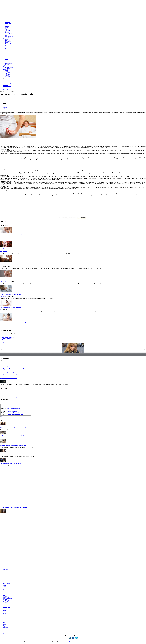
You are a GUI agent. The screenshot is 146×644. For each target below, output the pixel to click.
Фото (4, 65)
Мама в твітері (5, 9)
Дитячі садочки (6, 80)
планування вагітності (6, 209)
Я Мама (4, 571)
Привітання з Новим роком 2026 (8, 378)
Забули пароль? (6, 13)
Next (4, 468)
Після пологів (45, 641)
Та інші (4, 622)
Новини (6, 70)
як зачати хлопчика (15, 209)
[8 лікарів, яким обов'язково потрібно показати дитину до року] (73, 348)
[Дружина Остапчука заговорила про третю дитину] (3, 424)
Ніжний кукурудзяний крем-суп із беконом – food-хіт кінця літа (15, 374)
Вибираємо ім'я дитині (9, 43)
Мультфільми (7, 68)
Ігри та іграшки (8, 47)
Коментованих (5, 363)
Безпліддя (7, 37)
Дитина (4, 38)
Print (3, 108)
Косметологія (7, 22)
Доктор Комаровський (9, 67)
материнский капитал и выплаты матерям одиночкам (13, 334)
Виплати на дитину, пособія (7, 338)
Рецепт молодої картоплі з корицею (10, 373)
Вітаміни (6, 59)
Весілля (6, 27)
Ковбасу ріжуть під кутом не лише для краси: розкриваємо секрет (15, 369)
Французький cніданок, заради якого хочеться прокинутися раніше (16, 367)
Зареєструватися (6, 12)
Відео (4, 66)
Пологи (6, 35)
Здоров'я (6, 29)
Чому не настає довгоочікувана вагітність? (11, 234)
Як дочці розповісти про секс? (8, 337)
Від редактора (7, 76)
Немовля (6, 39)
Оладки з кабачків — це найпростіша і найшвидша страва (14, 366)
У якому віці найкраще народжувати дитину (11, 294)
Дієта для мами (8, 52)
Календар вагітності (9, 33)
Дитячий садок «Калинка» (12, 408)
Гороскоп (7, 75)
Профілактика (7, 62)
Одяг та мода (7, 73)
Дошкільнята (7, 40)
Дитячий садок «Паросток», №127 (13, 412)
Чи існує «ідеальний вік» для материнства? (11, 307)
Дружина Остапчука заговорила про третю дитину (13, 427)
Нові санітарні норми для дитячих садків (11, 391)
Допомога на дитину (7, 83)
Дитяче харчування (9, 50)
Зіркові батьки (8, 72)
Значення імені (8, 74)
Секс (6, 28)
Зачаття (6, 31)
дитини (20, 641)
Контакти (4, 5)
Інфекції (6, 58)
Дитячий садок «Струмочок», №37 (13, 414)
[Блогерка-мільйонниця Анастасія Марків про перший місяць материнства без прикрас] (3, 442)
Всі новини (5, 2)
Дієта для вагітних (8, 51)
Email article (5, 107)
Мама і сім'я (5, 17)
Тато (6, 20)
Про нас (4, 3)
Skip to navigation (3, 0)
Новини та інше (6, 69)
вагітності (29, 641)
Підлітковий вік (8, 41)
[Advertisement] (9, 488)
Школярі (6, 42)
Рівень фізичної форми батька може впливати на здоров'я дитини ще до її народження (21, 279)
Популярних (5, 362)
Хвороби (4, 54)
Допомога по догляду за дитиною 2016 (10, 394)
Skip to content (10, 0)
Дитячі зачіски (5, 89)
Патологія (7, 64)
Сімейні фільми (8, 23)
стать (11, 209)
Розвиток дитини (8, 46)
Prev (3, 467)
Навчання (7, 48)
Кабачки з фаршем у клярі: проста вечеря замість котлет (13, 365)
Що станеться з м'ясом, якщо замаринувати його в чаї (13, 368)
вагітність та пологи (10, 641)
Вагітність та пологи (7, 30)
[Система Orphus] (73, 218)
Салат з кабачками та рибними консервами (11, 375)
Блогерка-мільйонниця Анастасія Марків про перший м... (14, 445)
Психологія (7, 26)
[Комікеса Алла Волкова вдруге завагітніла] (3, 451)
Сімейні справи (5, 569)
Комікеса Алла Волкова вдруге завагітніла (11, 454)
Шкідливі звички (8, 63)
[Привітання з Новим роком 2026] (3, 382)
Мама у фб (5, 8)
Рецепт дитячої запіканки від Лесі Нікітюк (11, 463)
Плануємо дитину (8, 21)
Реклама (4, 4)
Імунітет (6, 61)
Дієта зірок (7, 53)
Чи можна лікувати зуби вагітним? (9, 339)
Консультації (7, 71)
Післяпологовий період (9, 36)
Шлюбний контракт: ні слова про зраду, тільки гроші (13, 397)
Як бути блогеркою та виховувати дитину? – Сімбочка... (14, 435)
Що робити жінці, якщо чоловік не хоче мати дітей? (13, 322)
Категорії (2, 342)
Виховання (7, 45)
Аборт (6, 25)
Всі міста (2, 416)
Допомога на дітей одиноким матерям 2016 (11, 393)
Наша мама (5, 16)
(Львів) (18, 408)
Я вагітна (7, 32)
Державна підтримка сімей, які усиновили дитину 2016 (13, 390)
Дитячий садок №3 (10, 411)
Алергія (6, 57)
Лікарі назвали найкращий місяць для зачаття (12, 249)
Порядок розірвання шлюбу (8, 392)
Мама (1, 309)
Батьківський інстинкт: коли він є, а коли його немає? (14, 264)
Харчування (5, 49)
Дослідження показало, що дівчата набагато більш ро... (14, 507)
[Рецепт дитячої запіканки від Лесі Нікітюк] (3, 461)
